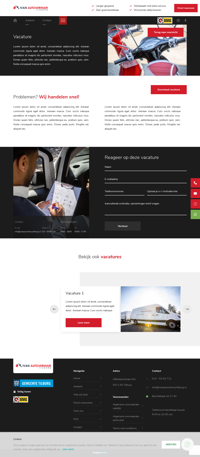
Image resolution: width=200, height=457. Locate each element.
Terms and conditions (125, 428)
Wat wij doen (80, 394)
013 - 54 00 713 (48, 231)
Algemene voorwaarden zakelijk (126, 406)
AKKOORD (171, 444)
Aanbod (29, 20)
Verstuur (123, 226)
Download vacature (169, 89)
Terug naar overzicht (166, 32)
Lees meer (84, 322)
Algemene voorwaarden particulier (126, 418)
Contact (47, 20)
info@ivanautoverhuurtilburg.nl (28, 231)
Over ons (78, 411)
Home (76, 378)
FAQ (75, 419)
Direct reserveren (186, 8)
